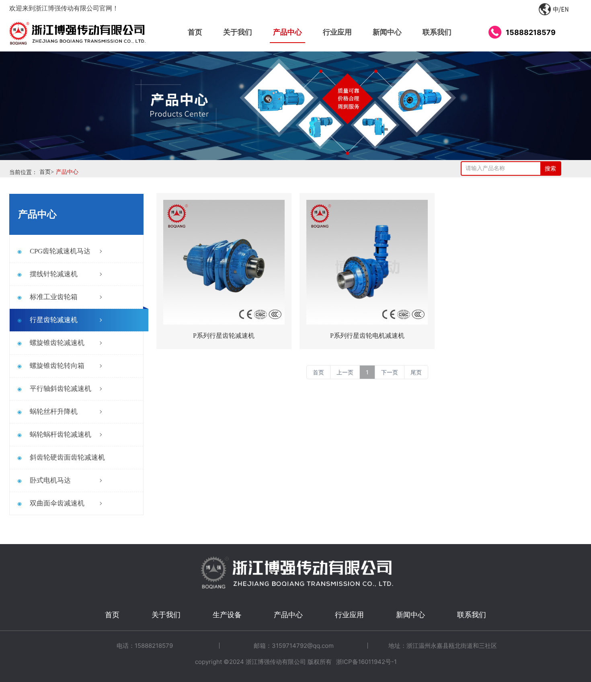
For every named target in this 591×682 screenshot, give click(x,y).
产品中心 (67, 172)
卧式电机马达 (50, 480)
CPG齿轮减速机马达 (60, 251)
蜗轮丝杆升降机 (54, 411)
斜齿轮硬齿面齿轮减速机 (67, 457)
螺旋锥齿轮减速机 (57, 343)
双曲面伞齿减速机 (57, 503)
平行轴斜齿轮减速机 (60, 388)
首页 (46, 172)
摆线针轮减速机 (54, 274)
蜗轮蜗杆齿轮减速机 (60, 434)
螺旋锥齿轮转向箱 (57, 366)
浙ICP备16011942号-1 (366, 662)
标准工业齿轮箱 (54, 297)
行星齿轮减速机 (54, 320)
